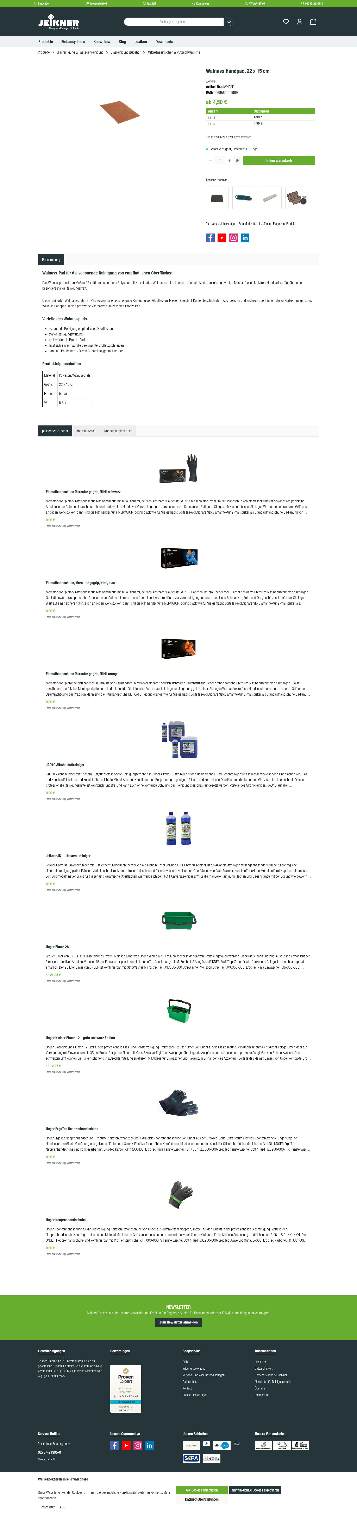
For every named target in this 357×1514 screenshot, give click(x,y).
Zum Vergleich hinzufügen (221, 223)
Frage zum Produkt (284, 223)
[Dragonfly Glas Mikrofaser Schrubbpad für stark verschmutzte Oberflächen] (243, 198)
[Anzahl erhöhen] (229, 160)
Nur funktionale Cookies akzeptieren (255, 1490)
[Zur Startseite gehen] (58, 22)
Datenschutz (190, 1381)
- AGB (61, 1507)
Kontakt (187, 1388)
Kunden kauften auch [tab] (118, 431)
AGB (185, 1362)
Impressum (261, 1395)
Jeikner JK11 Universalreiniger (68, 856)
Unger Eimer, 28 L (58, 947)
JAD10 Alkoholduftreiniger (65, 765)
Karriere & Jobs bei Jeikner (271, 1375)
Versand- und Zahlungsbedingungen (204, 1375)
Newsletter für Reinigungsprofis (273, 1381)
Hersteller (260, 1362)
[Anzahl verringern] (210, 160)
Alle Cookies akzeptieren (202, 1490)
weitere (211, 81)
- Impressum (47, 1507)
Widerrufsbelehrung (194, 1368)
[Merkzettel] (286, 22)
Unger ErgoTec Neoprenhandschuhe (72, 1129)
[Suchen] (228, 22)
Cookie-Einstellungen (195, 1395)
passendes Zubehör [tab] (55, 431)
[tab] (51, 259)
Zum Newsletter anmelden (178, 1322)
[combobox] (174, 22)
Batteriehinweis (264, 1368)
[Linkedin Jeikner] (246, 238)
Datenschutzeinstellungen (202, 1499)
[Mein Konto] (299, 22)
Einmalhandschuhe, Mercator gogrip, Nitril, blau (80, 583)
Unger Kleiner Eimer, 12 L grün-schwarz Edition (80, 1038)
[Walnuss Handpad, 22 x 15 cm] (119, 111)
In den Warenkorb (279, 160)
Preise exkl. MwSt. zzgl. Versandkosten (228, 137)
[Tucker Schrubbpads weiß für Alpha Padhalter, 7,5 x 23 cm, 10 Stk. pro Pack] (270, 198)
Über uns (260, 1388)
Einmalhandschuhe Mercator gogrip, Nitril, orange (82, 674)
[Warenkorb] (313, 22)
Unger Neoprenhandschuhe (66, 1220)
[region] (120, 111)
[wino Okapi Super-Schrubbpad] (217, 198)
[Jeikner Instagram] (234, 238)
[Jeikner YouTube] (223, 238)
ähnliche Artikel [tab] (86, 431)
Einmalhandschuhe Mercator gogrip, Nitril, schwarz (83, 492)
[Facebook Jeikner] (211, 238)
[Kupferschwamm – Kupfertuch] (296, 198)
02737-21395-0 (314, 3)
